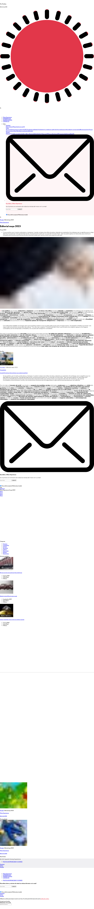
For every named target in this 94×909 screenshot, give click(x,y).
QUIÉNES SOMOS (7, 876)
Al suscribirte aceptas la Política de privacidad (17, 214)
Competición (3, 370)
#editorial (2, 488)
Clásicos (5, 549)
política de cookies (45, 898)
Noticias (5, 552)
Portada (2, 220)
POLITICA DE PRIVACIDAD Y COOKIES (12, 861)
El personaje (6, 551)
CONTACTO (6, 878)
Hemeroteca (6, 553)
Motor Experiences (4, 222)
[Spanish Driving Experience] (2, 2)
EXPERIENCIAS (7, 875)
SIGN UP (20, 209)
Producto (5, 544)
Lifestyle (5, 546)
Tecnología (5, 548)
